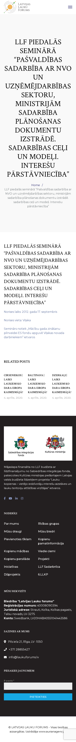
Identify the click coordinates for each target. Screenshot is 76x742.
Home (35, 185)
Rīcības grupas (48, 523)
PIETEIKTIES (38, 696)
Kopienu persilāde (17, 559)
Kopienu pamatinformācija (51, 541)
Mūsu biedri (46, 531)
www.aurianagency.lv (53, 731)
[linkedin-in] (16, 498)
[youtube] (10, 498)
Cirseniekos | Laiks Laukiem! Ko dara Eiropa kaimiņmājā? (13, 383)
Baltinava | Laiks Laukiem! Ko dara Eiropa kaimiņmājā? (37, 383)
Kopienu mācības (16, 551)
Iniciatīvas (11, 566)
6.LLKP (43, 574)
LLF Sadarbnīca (49, 566)
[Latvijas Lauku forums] (17, 6)
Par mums (11, 523)
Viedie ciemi (46, 551)
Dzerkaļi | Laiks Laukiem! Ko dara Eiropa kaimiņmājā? (61, 383)
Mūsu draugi (13, 531)
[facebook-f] (5, 498)
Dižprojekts (12, 574)
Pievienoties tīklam (17, 539)
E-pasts (9, 680)
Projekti (43, 559)
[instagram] (22, 498)
